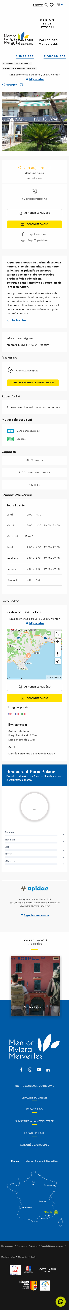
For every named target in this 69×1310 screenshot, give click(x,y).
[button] (46, 5)
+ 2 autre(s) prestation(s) (34, 198)
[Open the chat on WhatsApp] (61, 1302)
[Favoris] (52, 5)
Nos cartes (21, 1246)
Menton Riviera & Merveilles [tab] (41, 1161)
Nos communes (7, 1246)
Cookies (34, 1257)
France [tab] (15, 1161)
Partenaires (33, 1246)
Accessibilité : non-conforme (52, 1246)
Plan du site (22, 1257)
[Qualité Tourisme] (15, 1270)
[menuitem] (16, 38)
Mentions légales (8, 1257)
